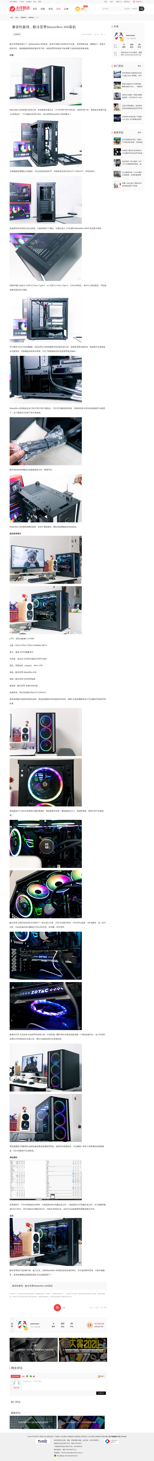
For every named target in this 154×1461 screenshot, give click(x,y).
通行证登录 (15, 1376)
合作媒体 (64, 1436)
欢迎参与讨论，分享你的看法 (32, 1381)
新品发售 (127, 9)
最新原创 (118, 132)
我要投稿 (139, 2)
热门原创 (118, 66)
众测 (66, 9)
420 (62, 1323)
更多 (140, 66)
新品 (34, 2)
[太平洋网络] (42, 1440)
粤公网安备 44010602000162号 (67, 1456)
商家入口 (119, 2)
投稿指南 (70, 1436)
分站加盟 (91, 1436)
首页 (35, 9)
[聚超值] (20, 9)
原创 (58, 9)
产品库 (22, 2)
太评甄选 (29, 2)
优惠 (43, 9)
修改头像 (16, 1388)
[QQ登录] (28, 1376)
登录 (105, 2)
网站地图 (105, 1436)
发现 (50, 9)
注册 (111, 2)
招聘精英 (98, 1436)
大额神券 (134, 9)
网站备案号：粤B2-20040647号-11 (65, 1449)
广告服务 (57, 1436)
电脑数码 (23, 17)
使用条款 (77, 1436)
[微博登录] (34, 1376)
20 (72, 1323)
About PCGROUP (33, 1436)
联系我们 (84, 1436)
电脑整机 (31, 17)
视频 (39, 2)
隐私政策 (50, 1436)
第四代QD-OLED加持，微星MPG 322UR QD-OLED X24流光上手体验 (131, 54)
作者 (116, 26)
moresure (34, 1323)
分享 (105, 1307)
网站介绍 (43, 1436)
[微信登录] (31, 1376)
